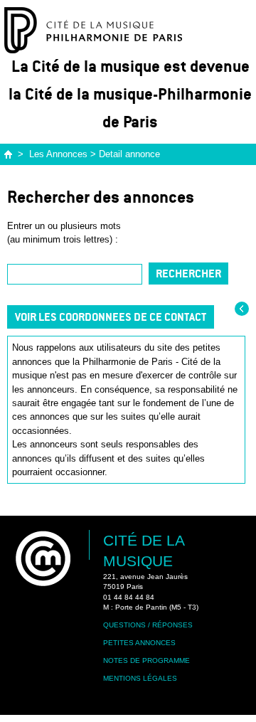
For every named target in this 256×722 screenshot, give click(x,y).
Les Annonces (58, 154)
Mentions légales (140, 678)
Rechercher (188, 273)
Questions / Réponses (148, 625)
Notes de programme (146, 660)
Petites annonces (139, 643)
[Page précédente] (242, 309)
